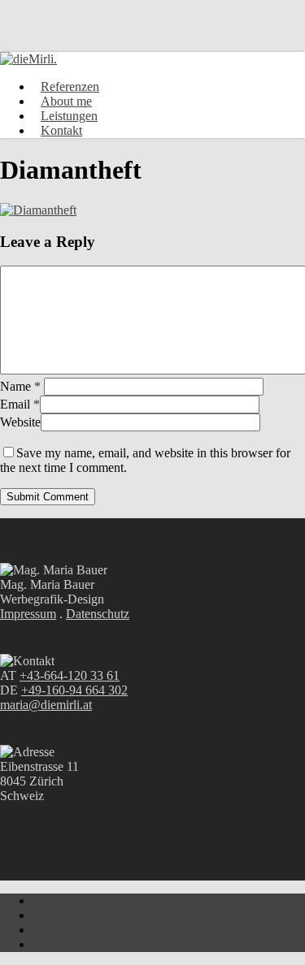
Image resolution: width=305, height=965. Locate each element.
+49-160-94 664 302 (74, 690)
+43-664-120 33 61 (70, 675)
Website (20, 422)
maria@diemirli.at (46, 705)
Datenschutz (97, 614)
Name (20, 386)
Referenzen (62, 900)
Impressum (28, 614)
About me (58, 915)
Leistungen (61, 930)
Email (20, 404)
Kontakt (53, 944)
